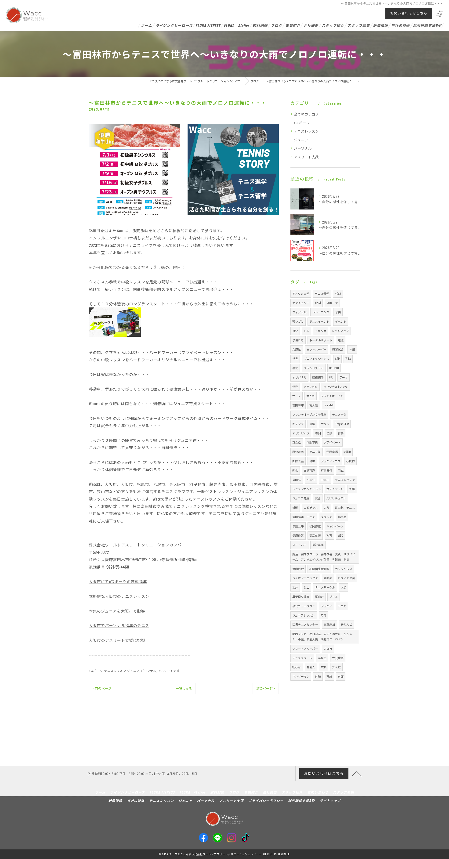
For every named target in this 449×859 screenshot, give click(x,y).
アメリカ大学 (300, 294)
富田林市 (298, 405)
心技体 (350, 461)
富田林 (296, 480)
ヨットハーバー (316, 349)
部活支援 (315, 535)
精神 (312, 461)
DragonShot (342, 424)
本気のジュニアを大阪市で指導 (117, 611)
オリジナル (299, 377)
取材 (318, 303)
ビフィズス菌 (346, 578)
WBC (341, 535)
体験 (318, 676)
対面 (341, 676)
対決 (295, 331)
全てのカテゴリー (308, 114)
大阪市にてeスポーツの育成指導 (118, 581)
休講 (352, 349)
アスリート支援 (168, 670)
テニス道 (315, 452)
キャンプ (298, 424)
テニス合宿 (339, 414)
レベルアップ (340, 331)
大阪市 (328, 648)
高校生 (322, 658)
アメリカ (320, 331)
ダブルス (326, 517)
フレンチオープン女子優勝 (309, 414)
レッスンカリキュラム (306, 489)
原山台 (319, 597)
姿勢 (312, 424)
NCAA (338, 294)
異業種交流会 (300, 597)
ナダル (325, 424)
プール (333, 597)
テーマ (343, 377)
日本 (306, 331)
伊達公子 (298, 526)
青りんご (346, 624)
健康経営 (298, 535)
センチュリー (300, 303)
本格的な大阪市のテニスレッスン (119, 596)
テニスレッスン (115, 670)
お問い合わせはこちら (408, 13)
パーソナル (148, 670)
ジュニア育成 (300, 498)
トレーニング (320, 312)
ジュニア (133, 670)
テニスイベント (319, 321)
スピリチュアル (336, 498)
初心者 (296, 667)
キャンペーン (334, 526)
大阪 (343, 587)
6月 (331, 377)
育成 (329, 676)
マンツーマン (300, 676)
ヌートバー (299, 545)
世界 (295, 359)
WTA (348, 359)
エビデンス (311, 507)
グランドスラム (314, 368)
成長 (323, 667)
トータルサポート (320, 340)
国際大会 (298, 461)
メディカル (311, 387)
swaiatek (329, 405)
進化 (295, 470)
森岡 (318, 433)
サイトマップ (330, 800)
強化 (295, 368)
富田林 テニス (345, 507)
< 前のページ (102, 688)
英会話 (296, 442)
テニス (342, 606)
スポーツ (332, 303)
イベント (341, 321)
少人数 (336, 667)
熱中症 (342, 517)
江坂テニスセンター (305, 624)
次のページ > (265, 688)
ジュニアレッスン (303, 615)
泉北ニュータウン (303, 606)
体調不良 (312, 442)
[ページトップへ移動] (356, 773)
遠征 (341, 340)
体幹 (341, 433)
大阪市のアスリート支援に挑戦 (117, 640)
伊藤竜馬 (332, 452)
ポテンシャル (335, 489)
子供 (338, 312)
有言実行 (326, 470)
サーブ (296, 396)
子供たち (298, 340)
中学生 (325, 480)
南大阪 (313, 405)
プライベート (332, 442)
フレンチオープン (332, 396)
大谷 (326, 507)
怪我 (295, 387)
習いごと (298, 321)
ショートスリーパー (305, 648)
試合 (317, 498)
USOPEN (334, 368)
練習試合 (338, 349)
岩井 (295, 587)
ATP (337, 359)
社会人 (311, 667)
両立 (341, 470)
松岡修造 (315, 526)
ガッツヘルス (343, 569)
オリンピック (300, 433)
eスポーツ (96, 670)
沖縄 (352, 489)
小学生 (311, 480)
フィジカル (299, 312)
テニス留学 (322, 294)
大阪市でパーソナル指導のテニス (119, 625)
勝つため (298, 452)
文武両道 (309, 470)
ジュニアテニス (330, 461)
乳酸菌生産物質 (319, 569)
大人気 (310, 396)
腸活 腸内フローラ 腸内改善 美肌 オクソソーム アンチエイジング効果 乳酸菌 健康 (323, 556)
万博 (323, 615)
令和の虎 (298, 569)
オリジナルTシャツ (335, 387)
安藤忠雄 (329, 624)
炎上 (306, 587)
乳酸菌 (328, 578)
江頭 (329, 433)
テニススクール (302, 658)
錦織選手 (318, 377)
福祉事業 (318, 545)
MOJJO (347, 452)
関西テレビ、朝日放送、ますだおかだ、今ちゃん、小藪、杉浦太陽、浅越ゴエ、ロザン (322, 636)
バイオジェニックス (305, 578)
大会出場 (338, 658)
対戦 (295, 507)
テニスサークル (325, 587)
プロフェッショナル (317, 359)
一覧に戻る (183, 688)
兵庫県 (296, 349)
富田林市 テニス (303, 517)
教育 (329, 535)
